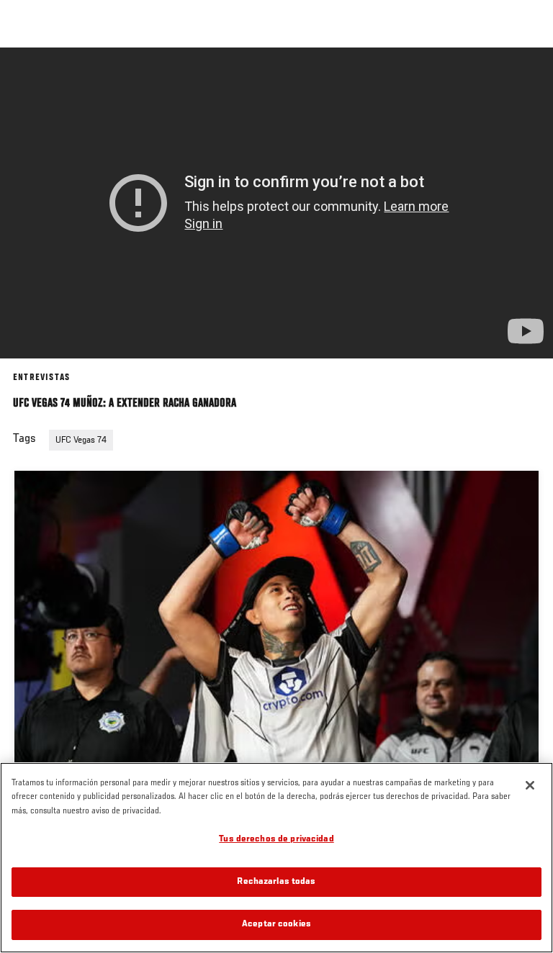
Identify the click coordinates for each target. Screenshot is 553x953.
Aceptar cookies (276, 924)
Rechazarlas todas (276, 882)
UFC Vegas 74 (81, 440)
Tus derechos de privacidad (276, 839)
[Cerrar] (530, 785)
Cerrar (527, 75)
